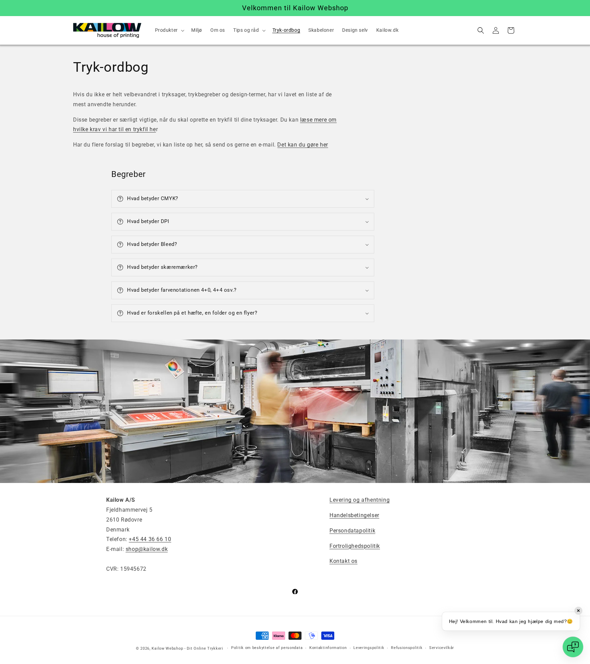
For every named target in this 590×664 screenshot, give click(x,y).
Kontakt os (343, 561)
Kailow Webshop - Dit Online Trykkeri (187, 648)
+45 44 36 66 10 (150, 539)
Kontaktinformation (328, 648)
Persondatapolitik (352, 530)
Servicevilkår (441, 648)
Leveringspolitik (368, 648)
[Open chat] (573, 647)
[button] (169, 30)
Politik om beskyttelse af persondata (267, 648)
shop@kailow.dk (147, 549)
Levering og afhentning (359, 500)
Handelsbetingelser (354, 515)
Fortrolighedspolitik (354, 546)
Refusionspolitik (406, 648)
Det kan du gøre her (302, 144)
